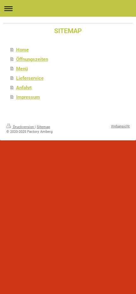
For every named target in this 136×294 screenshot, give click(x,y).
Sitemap (43, 126)
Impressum (28, 97)
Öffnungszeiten (32, 59)
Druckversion (23, 126)
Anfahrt (24, 87)
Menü (22, 68)
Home (22, 49)
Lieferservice (30, 78)
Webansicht (120, 126)
